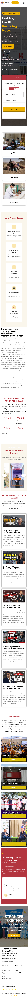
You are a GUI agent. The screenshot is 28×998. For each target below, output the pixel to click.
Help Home (14, 178)
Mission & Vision (6, 970)
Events (4, 976)
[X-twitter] (9, 989)
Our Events (14, 716)
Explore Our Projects (10, 51)
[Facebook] (12, 989)
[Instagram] (6, 989)
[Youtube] (3, 989)
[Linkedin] (15, 989)
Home (4, 968)
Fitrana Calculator (19, 972)
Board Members (6, 978)
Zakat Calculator (19, 975)
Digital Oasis (14, 995)
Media (16, 968)
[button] (23, 2)
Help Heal (14, 202)
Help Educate (14, 153)
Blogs (16, 970)
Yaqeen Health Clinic (7, 973)
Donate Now (8, 46)
